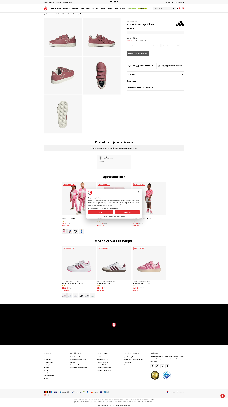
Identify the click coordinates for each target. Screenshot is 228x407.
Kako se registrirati (102, 362)
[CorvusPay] (80, 392)
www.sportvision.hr (106, 405)
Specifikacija (132, 75)
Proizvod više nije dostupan (137, 54)
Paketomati (127, 362)
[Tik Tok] (167, 366)
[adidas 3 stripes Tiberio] (81, 231)
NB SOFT (117, 405)
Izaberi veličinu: (132, 38)
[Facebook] (152, 366)
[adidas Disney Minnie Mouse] (149, 198)
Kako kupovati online (103, 359)
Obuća (60, 14)
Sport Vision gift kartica (131, 357)
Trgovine (46, 370)
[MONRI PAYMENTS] (46, 394)
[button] (62, 8)
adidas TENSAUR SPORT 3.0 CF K (72, 283)
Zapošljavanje (48, 373)
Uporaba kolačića (49, 375)
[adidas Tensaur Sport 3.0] (92, 295)
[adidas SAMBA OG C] (114, 263)
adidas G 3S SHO (102, 219)
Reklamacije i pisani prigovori (78, 367)
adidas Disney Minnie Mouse (142, 219)
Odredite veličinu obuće (104, 367)
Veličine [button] (136, 41)
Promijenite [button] (180, 392)
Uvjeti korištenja (48, 362)
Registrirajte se (179, 2)
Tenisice (65, 14)
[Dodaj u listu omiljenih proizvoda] (163, 212)
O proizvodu (131, 81)
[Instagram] (157, 366)
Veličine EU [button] (130, 41)
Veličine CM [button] (143, 41)
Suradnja (46, 367)
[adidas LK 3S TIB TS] (79, 198)
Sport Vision (47, 14)
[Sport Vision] (45, 8)
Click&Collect (127, 365)
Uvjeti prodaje (48, 359)
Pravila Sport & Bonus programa (133, 359)
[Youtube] (162, 366)
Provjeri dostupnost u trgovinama (140, 87)
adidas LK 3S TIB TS (68, 219)
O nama (46, 357)
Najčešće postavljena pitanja (78, 359)
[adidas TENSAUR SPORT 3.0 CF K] (79, 263)
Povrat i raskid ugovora (77, 365)
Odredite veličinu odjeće (104, 370)
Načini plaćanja (101, 357)
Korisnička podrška (75, 357)
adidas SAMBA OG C (103, 283)
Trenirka (64, 217)
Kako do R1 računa (102, 365)
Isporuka (72, 362)
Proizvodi (54, 14)
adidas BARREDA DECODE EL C (142, 283)
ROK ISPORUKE (114, 1)
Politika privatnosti (49, 365)
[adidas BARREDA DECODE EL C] (149, 263)
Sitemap (46, 378)
